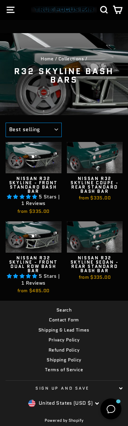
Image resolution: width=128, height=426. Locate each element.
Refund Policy (64, 350)
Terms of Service (64, 370)
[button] (23, 196)
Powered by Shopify (64, 420)
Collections (71, 59)
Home (47, 59)
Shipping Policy (64, 360)
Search (64, 310)
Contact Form (64, 320)
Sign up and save (62, 388)
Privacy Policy (64, 340)
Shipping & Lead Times (64, 330)
